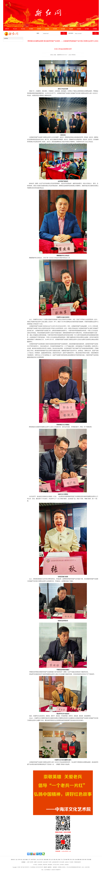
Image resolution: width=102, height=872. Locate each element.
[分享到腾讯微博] (37, 854)
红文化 (23, 28)
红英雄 (47, 28)
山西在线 (67, 862)
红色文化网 (45, 862)
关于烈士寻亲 (56, 864)
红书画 (87, 28)
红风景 (55, 28)
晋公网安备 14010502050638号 (36, 867)
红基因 (31, 28)
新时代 (7, 28)
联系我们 (67, 864)
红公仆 (15, 28)
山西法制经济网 (55, 862)
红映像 (95, 28)
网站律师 (50, 864)
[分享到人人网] (40, 854)
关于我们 (35, 864)
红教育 (39, 28)
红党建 (63, 28)
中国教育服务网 (77, 862)
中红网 (49, 862)
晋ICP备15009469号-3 (25, 867)
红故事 (71, 28)
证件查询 (62, 864)
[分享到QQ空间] (31, 854)
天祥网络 (60, 867)
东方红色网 (61, 862)
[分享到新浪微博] (34, 854)
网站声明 (45, 864)
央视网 (35, 862)
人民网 (28, 862)
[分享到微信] (43, 854)
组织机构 (40, 864)
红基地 (79, 28)
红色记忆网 (39, 862)
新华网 (31, 862)
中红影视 (71, 862)
